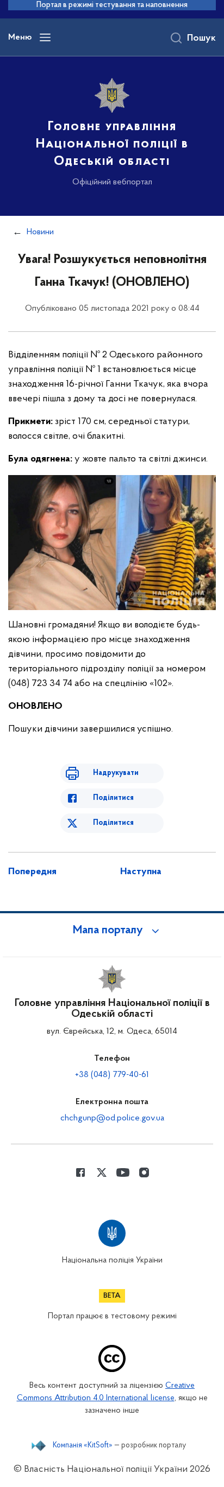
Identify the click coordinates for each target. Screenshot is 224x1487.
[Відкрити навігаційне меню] (45, 37)
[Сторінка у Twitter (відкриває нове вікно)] (101, 1172)
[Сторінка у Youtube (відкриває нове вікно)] (122, 1172)
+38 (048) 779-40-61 (112, 1075)
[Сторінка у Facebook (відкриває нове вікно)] (80, 1172)
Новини (40, 232)
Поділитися (113, 798)
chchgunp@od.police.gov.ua (112, 1118)
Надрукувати (116, 773)
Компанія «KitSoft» (83, 1446)
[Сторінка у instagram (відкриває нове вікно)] (144, 1172)
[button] (112, 930)
